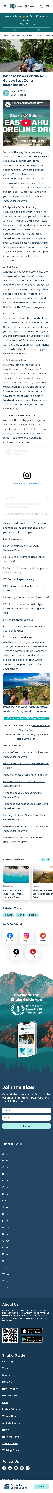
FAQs (5, 1402)
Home (5, 35)
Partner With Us (11, 1409)
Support (7, 1375)
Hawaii (30, 35)
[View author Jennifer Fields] (6, 93)
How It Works (10, 1389)
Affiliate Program (12, 1423)
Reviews (7, 1382)
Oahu (39, 35)
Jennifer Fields (18, 94)
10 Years (7, 1368)
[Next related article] (48, 860)
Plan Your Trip (18, 35)
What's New (9, 1416)
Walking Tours (10, 1450)
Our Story (7, 1361)
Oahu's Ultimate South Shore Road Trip (25, 774)
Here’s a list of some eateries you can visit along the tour (26, 404)
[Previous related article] (43, 860)
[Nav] (4, 6)
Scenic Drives (10, 1443)
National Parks (10, 1436)
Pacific (32, 914)
